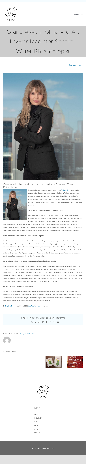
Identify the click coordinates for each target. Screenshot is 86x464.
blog (29, 306)
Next (79, 65)
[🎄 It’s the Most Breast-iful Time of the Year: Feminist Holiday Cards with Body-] (54, 357)
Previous (72, 65)
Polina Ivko (65, 190)
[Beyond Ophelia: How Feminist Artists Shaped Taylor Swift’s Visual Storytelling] (75, 357)
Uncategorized (35, 306)
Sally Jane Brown (10, 306)
